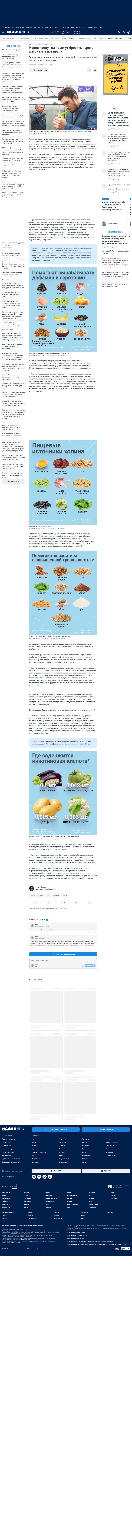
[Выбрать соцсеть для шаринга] (95, 70)
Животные (36, 1023)
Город (34, 1013)
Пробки (66, 32)
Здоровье (35, 1027)
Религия (85, 1023)
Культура (62, 1010)
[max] (44, 1041)
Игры (100, 27)
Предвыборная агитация (11, 1023)
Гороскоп (65, 27)
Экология (109, 1013)
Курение (56, 895)
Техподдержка (7, 1020)
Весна (34, 1010)
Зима (60, 1004)
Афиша (57, 27)
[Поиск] (118, 32)
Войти (36, 966)
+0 (88, 933)
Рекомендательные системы (75, 1103)
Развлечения (87, 1020)
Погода (29, 27)
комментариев (40, 70)
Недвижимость (8, 27)
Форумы (37, 27)
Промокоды (92, 27)
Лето (60, 1013)
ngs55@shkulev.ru (25, 1104)
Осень (84, 1007)
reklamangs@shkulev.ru (74, 1091)
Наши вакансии (8, 1017)
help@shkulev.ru (15, 1107)
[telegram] (34, 1041)
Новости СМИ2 (35, 980)
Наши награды (7, 1013)
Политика (86, 1010)
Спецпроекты (111, 1020)
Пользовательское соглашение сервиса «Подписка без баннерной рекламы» (90, 1106)
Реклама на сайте (8, 1004)
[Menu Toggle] (3, 32)
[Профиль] (128, 32)
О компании (6, 1010)
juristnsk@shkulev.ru (49, 1105)
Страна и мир (110, 1010)
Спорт (108, 1004)
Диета (65, 895)
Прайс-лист (6, 1007)
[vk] (39, 1041)
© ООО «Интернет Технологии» (35, 1113)
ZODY (84, 27)
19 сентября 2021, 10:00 (36, 65)
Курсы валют (76, 27)
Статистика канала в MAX (11, 1027)
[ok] (50, 1041)
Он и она (85, 1004)
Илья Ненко (41, 887)
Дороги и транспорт (39, 1017)
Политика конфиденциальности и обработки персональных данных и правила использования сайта (97, 1109)
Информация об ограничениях (76, 1097)
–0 (94, 933)
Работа (84, 1017)
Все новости (13, 46)
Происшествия (87, 1013)
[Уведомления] (123, 32)
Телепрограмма (47, 27)
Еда (48, 895)
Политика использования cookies (77, 1100)
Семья (84, 1027)
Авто (33, 1004)
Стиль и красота (112, 1007)
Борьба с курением (37, 895)
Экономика (110, 1017)
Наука (61, 1020)
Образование (63, 1027)
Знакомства (20, 27)
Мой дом (62, 1017)
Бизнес (34, 1007)
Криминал (62, 1007)
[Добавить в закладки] (89, 70)
